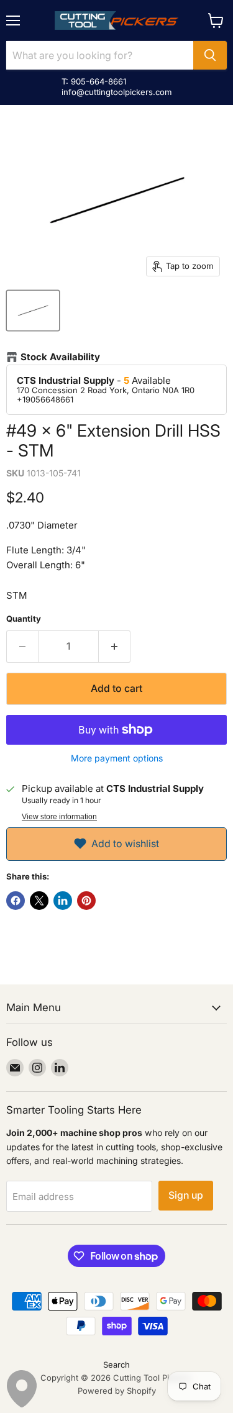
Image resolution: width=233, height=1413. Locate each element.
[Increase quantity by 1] (114, 646)
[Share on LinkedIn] (62, 900)
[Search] (210, 55)
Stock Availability (60, 357)
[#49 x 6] (33, 310)
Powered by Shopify (117, 1391)
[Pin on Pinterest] (86, 900)
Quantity (23, 619)
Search (116, 1365)
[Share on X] (39, 900)
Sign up (185, 1195)
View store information (59, 816)
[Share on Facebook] (15, 900)
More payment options (117, 758)
